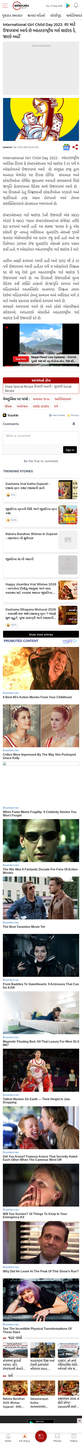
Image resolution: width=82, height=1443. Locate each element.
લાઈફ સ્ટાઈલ (41, 406)
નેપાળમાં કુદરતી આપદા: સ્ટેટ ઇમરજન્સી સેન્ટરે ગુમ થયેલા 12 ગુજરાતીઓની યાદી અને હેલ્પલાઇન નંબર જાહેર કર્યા (14, 1365)
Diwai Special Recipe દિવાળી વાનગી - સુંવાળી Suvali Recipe (38, 388)
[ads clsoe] (79, 1420)
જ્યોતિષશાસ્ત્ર (63, 399)
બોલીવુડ (55, 15)
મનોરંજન (22, 406)
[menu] (6, 6)
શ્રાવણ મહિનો (36, 15)
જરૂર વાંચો (15, 1337)
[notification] (76, 5)
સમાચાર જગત (41, 399)
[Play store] (68, 5)
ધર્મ (56, 406)
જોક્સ (8, 406)
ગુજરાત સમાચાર (12, 15)
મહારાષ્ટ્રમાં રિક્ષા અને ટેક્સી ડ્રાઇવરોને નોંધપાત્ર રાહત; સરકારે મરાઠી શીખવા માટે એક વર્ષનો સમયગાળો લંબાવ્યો (42, 1365)
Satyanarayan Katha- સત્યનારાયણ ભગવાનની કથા (39, 1403)
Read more (21, 359)
